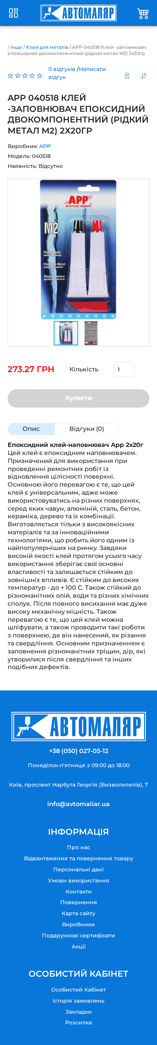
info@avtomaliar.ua (78, 804)
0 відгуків (61, 69)
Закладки (79, 1011)
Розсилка (78, 1022)
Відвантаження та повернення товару (78, 858)
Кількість (83, 369)
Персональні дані (78, 869)
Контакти (79, 891)
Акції (79, 946)
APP (45, 146)
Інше (16, 47)
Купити (78, 398)
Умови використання (78, 880)
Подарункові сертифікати (78, 935)
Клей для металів (47, 47)
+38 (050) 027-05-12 (78, 751)
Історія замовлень (78, 1000)
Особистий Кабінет (78, 989)
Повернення (78, 902)
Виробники (78, 924)
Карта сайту (78, 913)
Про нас (78, 847)
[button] (142, 250)
